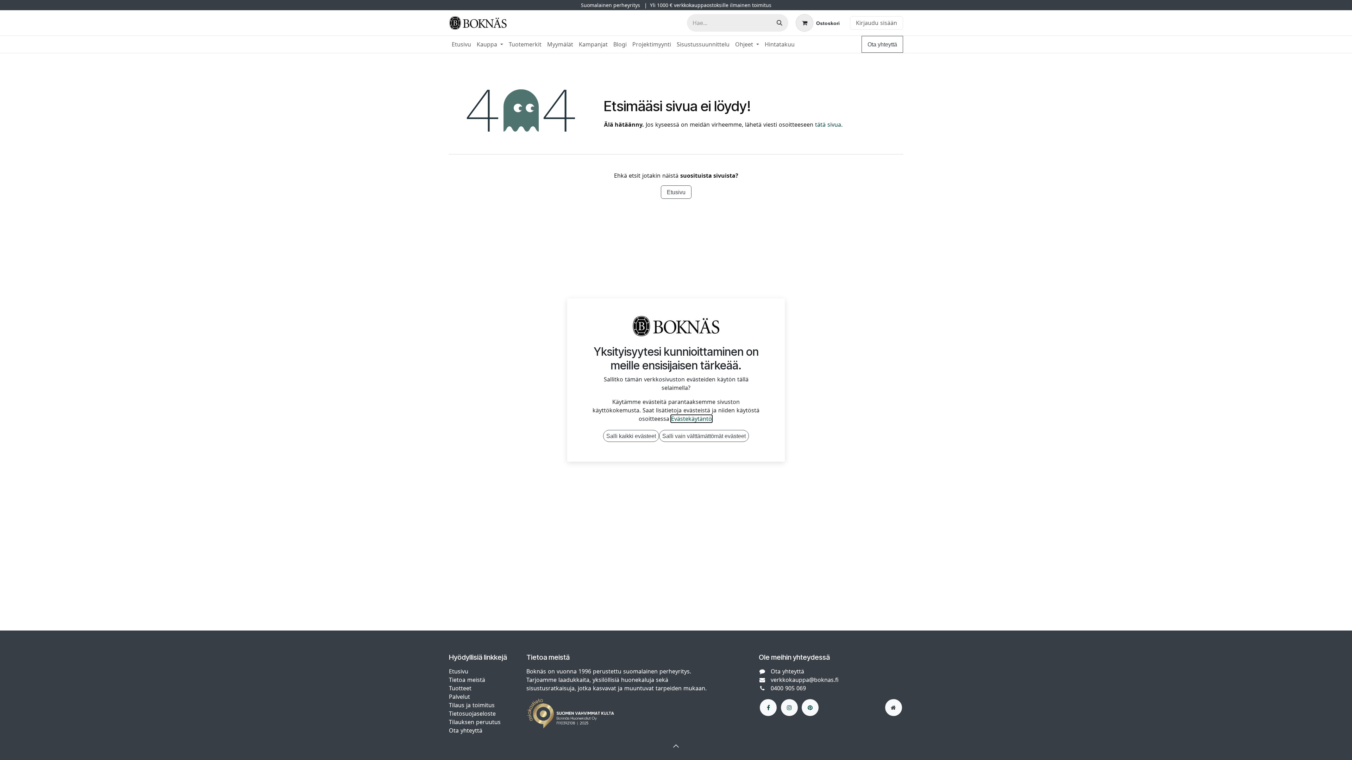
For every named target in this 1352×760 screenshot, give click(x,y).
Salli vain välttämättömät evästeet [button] (704, 435)
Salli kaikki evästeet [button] (631, 435)
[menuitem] (461, 44)
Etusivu (676, 192)
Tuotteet (460, 688)
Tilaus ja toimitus (472, 705)
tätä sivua (828, 124)
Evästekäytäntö (691, 418)
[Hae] (779, 23)
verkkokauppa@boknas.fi (805, 679)
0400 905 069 (788, 688)
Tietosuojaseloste (473, 713)
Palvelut (459, 696)
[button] (676, 745)
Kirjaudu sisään (876, 22)
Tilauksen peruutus (475, 722)
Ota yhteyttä (882, 44)
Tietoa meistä (467, 679)
